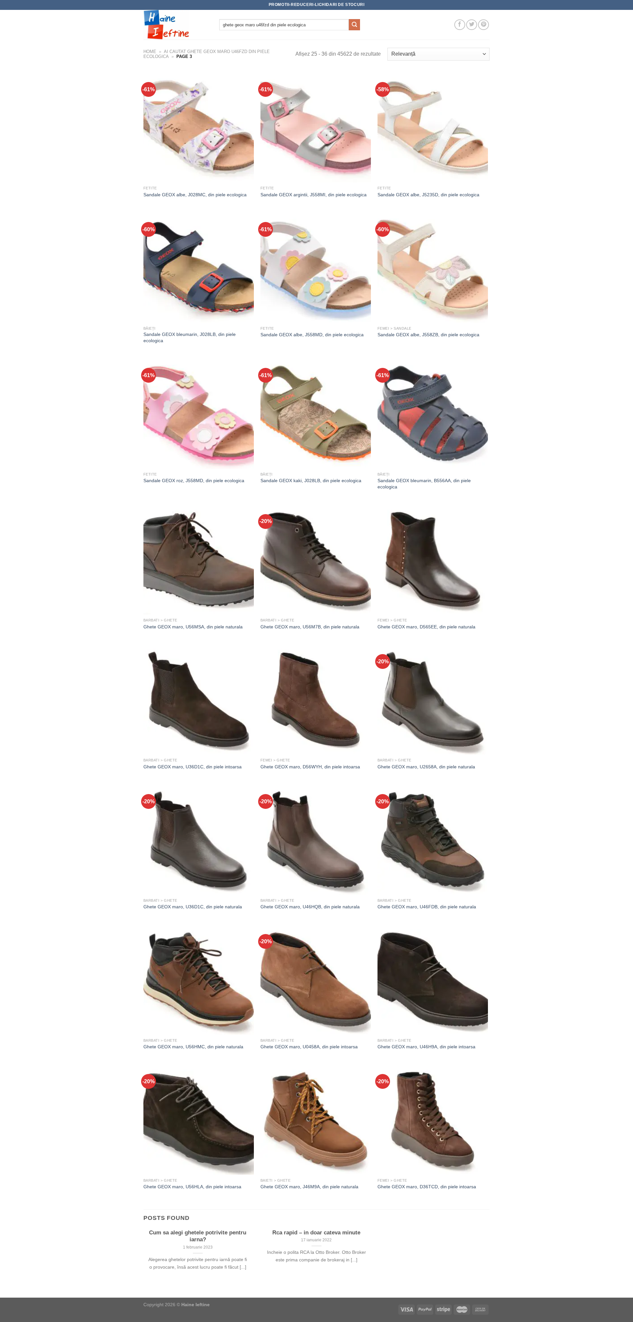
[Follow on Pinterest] (483, 24)
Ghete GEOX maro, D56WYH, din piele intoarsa (310, 766)
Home (149, 51)
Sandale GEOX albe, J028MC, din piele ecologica (195, 194)
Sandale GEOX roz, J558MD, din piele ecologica (193, 480)
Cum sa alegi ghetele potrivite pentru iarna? (197, 1236)
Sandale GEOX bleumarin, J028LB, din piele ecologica (189, 337)
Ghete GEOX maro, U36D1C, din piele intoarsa (192, 766)
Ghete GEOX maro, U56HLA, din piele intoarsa (192, 1186)
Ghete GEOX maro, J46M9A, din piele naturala (309, 1186)
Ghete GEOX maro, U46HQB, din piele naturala (310, 906)
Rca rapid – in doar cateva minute (316, 1232)
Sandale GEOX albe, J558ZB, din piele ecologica (428, 334)
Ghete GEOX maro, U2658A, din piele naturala (426, 766)
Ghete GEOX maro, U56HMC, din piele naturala (193, 1046)
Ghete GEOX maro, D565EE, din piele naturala (426, 626)
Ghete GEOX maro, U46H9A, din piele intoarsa (426, 1046)
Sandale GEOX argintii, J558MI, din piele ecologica (313, 194)
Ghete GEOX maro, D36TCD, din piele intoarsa (426, 1186)
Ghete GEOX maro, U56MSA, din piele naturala (193, 626)
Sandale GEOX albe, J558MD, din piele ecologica (312, 334)
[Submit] (354, 24)
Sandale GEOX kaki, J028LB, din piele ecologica (310, 480)
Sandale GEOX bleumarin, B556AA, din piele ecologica (424, 483)
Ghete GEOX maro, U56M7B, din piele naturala (309, 626)
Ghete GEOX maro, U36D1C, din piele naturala (192, 906)
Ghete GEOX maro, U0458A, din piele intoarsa (309, 1046)
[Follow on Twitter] (471, 24)
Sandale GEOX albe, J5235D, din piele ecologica (428, 194)
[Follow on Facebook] (459, 24)
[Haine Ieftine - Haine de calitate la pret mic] (176, 25)
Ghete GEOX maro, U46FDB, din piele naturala (426, 906)
